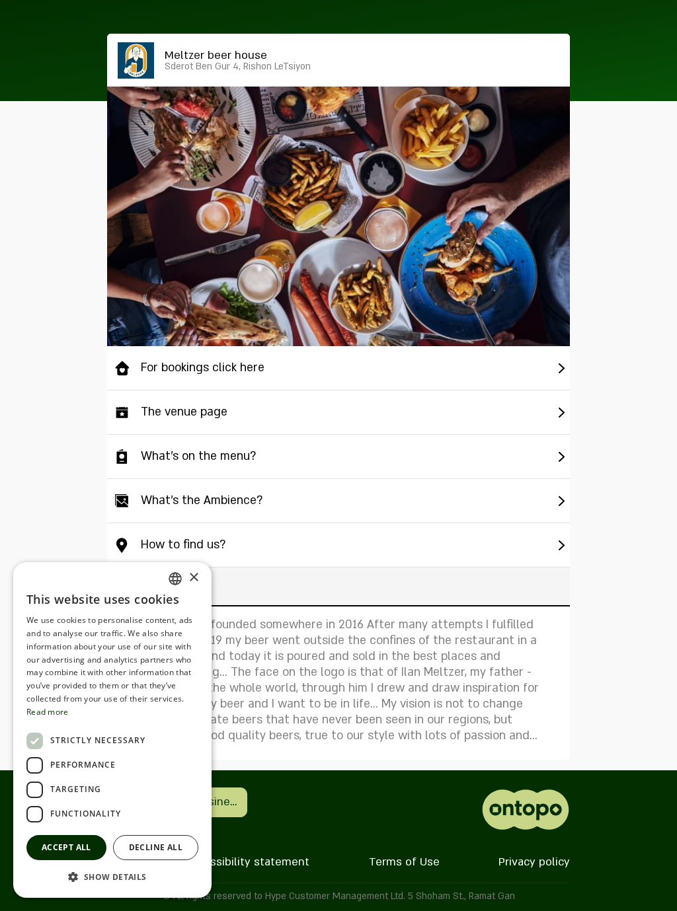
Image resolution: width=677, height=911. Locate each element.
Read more (47, 711)
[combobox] (175, 578)
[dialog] (112, 730)
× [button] (193, 578)
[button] (112, 877)
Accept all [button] (66, 847)
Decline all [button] (155, 847)
